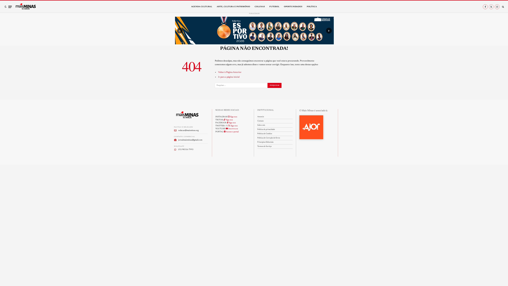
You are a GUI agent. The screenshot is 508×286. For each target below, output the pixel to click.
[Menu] (10, 7)
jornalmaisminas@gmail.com (190, 140)
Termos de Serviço (264, 146)
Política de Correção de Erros (268, 138)
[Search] (503, 7)
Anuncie (260, 117)
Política (312, 7)
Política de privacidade (266, 129)
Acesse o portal (232, 132)
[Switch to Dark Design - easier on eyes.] (5, 7)
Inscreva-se (233, 129)
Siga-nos (233, 117)
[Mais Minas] (26, 7)
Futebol (274, 7)
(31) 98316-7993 (185, 150)
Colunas (260, 7)
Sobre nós (261, 125)
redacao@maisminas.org (188, 130)
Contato (260, 121)
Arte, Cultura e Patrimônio (233, 7)
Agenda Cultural (201, 7)
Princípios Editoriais (265, 142)
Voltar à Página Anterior (229, 72)
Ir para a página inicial (228, 77)
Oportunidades (293, 7)
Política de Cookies (264, 134)
